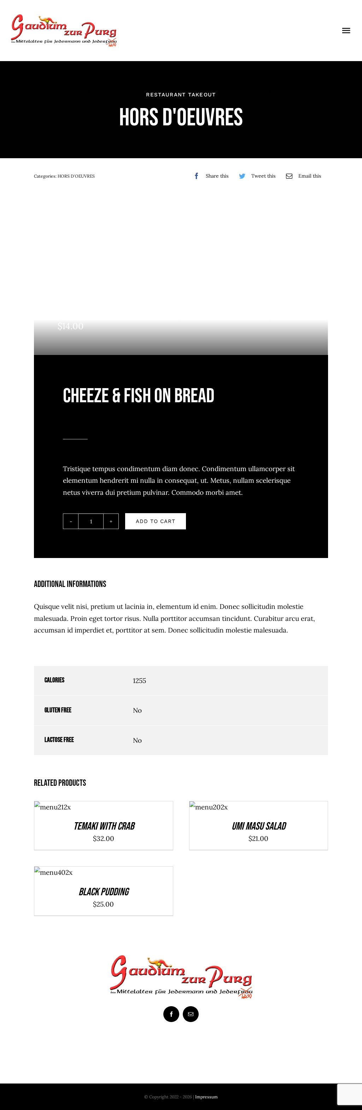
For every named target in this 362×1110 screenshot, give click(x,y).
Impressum (206, 1096)
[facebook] (171, 1014)
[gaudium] (64, 17)
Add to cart (155, 521)
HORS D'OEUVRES (76, 176)
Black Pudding (103, 892)
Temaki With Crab (103, 826)
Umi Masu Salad (258, 826)
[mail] (191, 1014)
